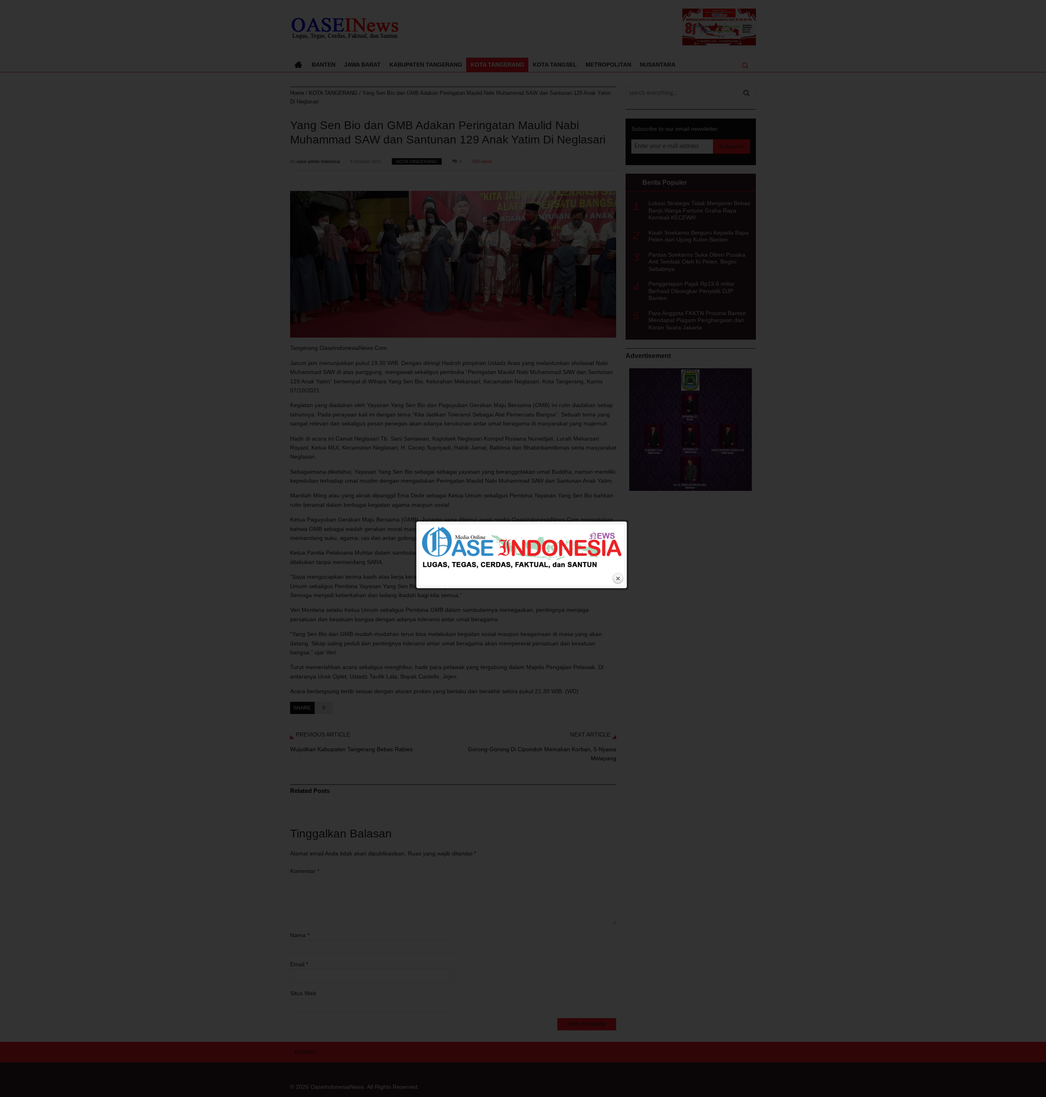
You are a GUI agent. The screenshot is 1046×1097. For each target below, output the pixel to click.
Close (618, 579)
